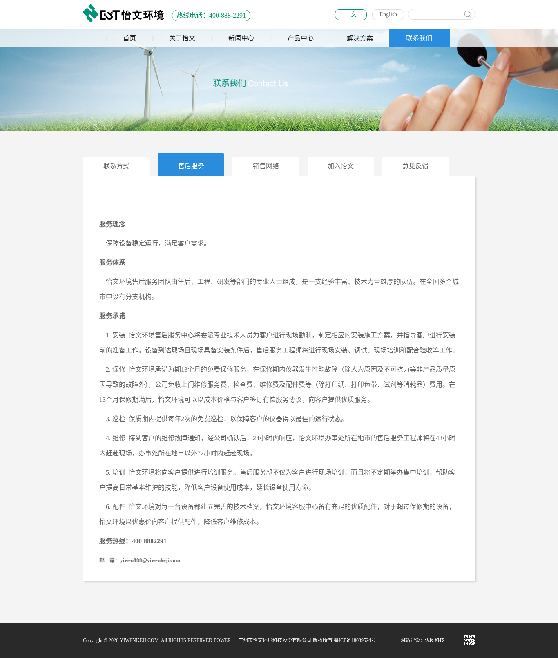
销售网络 (266, 166)
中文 (351, 14)
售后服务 (191, 166)
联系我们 (419, 38)
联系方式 (116, 166)
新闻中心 (241, 38)
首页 (129, 38)
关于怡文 (182, 38)
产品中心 (301, 38)
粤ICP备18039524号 (355, 640)
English (388, 14)
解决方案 (360, 38)
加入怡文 (341, 166)
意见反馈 (415, 166)
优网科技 (434, 640)
